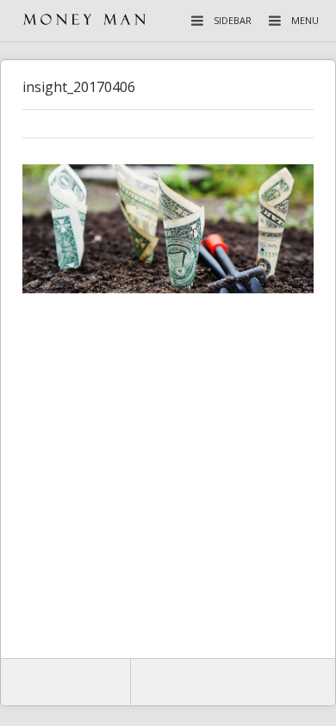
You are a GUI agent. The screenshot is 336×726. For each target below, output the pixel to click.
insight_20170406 (78, 86)
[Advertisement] (168, 479)
